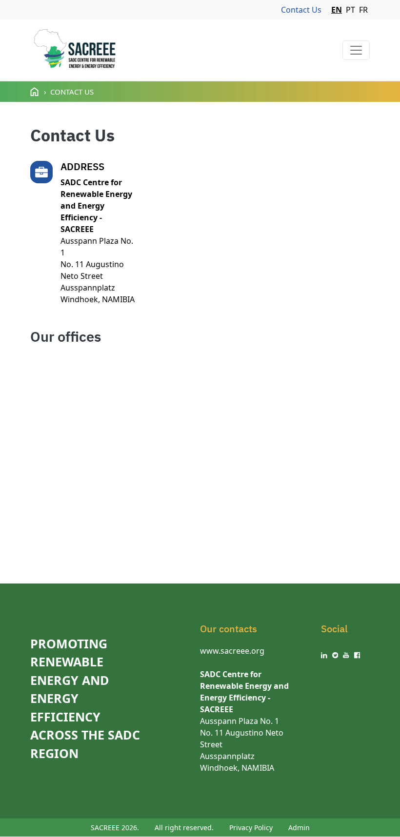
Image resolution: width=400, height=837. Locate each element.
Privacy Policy (251, 827)
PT (350, 9)
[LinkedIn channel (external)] (324, 655)
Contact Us (301, 9)
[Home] (74, 50)
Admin (299, 827)
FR (363, 9)
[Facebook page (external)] (357, 655)
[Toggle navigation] (356, 50)
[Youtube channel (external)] (346, 655)
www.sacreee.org (232, 650)
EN (336, 9)
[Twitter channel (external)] (335, 655)
